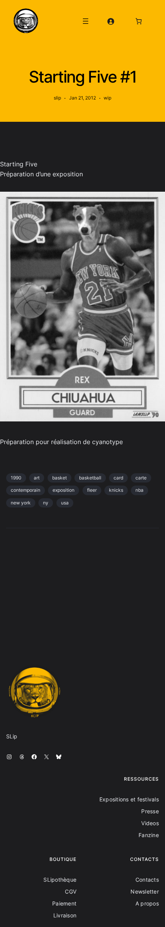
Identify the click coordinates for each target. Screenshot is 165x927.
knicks (116, 490)
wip (107, 98)
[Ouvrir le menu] (85, 21)
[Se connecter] (110, 21)
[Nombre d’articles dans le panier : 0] (139, 21)
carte (141, 478)
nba (139, 490)
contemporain (25, 490)
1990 (16, 478)
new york (21, 503)
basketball (90, 478)
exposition (63, 490)
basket (59, 478)
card (118, 478)
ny (45, 503)
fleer (92, 490)
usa (65, 503)
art (37, 478)
